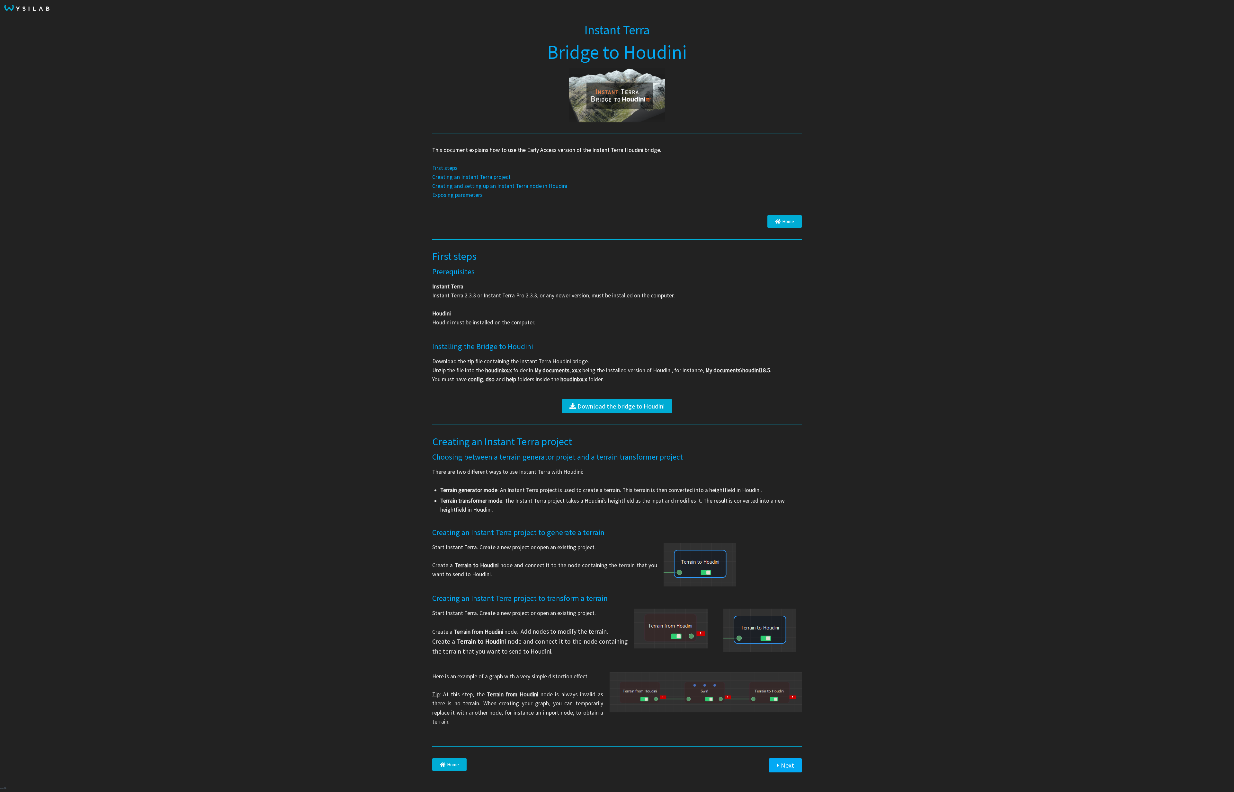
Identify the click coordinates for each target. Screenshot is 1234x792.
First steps (445, 168)
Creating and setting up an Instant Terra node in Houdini (499, 185)
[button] (784, 221)
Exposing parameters (457, 194)
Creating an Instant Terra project (471, 176)
